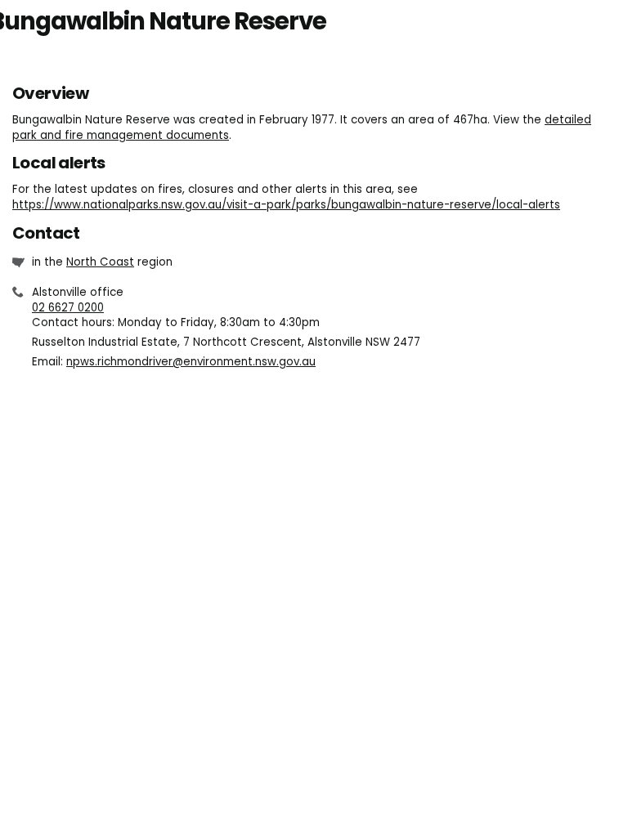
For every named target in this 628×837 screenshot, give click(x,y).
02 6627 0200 (68, 308)
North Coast (100, 262)
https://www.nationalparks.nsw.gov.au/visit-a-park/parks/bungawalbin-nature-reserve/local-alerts (286, 205)
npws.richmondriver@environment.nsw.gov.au (191, 361)
